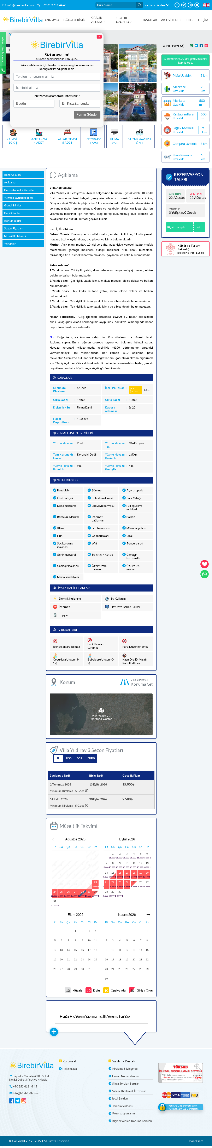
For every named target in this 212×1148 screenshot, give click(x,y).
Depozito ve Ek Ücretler (19, 190)
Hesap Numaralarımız (125, 1076)
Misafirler (174, 208)
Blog (188, 20)
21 (106, 882)
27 (75, 891)
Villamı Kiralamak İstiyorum (129, 1091)
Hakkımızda (70, 1068)
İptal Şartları (120, 1098)
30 (95, 891)
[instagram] (190, 4)
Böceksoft (196, 1141)
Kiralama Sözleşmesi (125, 1068)
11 (134, 863)
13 (147, 863)
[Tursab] (180, 1073)
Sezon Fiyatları (13, 228)
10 (126, 863)
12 (140, 863)
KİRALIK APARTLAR (123, 20)
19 (140, 872)
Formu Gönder (87, 114)
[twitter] (183, 4)
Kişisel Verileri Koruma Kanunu (132, 1121)
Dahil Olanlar (12, 213)
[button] (157, 5)
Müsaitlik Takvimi (15, 236)
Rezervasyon (12, 174)
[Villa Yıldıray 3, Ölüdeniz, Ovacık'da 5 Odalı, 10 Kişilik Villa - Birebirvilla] (22, 19)
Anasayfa (52, 20)
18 (133, 872)
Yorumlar (10, 243)
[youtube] (196, 4)
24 (54, 891)
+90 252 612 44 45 (54, 5)
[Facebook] (177, 4)
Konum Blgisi (12, 220)
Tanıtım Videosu (122, 1106)
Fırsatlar (149, 20)
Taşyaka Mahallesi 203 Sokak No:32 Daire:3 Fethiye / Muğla (29, 1077)
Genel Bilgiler (12, 205)
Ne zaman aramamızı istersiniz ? (57, 96)
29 (89, 891)
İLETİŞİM (202, 20)
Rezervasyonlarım (123, 1113)
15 (112, 872)
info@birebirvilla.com (20, 5)
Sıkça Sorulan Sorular (125, 1083)
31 (54, 901)
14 (106, 872)
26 (68, 891)
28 (82, 891)
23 (95, 882)
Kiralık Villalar (97, 20)
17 (126, 872)
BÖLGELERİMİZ (74, 20)
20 (147, 872)
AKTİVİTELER (171, 20)
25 (61, 891)
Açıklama (10, 182)
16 (119, 872)
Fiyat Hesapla (176, 227)
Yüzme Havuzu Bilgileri (18, 197)
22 (112, 882)
